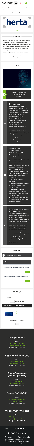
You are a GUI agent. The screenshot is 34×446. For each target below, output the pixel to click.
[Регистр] (18, 12)
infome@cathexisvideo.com (17, 399)
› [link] (20, 324)
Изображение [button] (7, 305)
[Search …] (26, 3)
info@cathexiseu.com (17, 381)
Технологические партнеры (16, 8)
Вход (13, 12)
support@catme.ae (17, 401)
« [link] (10, 324)
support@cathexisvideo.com (17, 345)
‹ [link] (13, 324)
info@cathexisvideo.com (17, 343)
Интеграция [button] (20, 305)
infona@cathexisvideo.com (17, 417)
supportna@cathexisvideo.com (17, 419)
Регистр (21, 12)
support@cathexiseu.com (17, 383)
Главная (4, 8)
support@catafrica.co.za (17, 363)
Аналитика (29, 8)
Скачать (27, 271)
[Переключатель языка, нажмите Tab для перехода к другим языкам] (21, 3)
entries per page (19, 301)
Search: (9, 297)
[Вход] (10, 12)
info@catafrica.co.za (17, 361)
